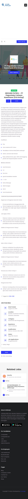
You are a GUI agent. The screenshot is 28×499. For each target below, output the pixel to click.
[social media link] (14, 494)
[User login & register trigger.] (4, 42)
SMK (13, 296)
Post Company (5, 457)
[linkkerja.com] (6, 5)
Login (16, 101)
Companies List (5, 436)
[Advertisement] (14, 23)
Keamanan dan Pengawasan (16, 320)
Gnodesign (23, 491)
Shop (2, 479)
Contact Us (4, 475)
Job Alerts (4, 441)
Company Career (6, 472)
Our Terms (4, 477)
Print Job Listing (7, 356)
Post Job (3, 459)
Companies (4, 434)
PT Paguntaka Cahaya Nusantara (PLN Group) (14, 67)
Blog (2, 470)
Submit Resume (5, 443)
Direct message (14, 72)
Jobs (2, 439)
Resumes (3, 461)
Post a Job (21, 41)
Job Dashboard (5, 452)
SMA (10, 296)
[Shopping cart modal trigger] (2, 42)
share (6, 352)
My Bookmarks (5, 454)
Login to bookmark (8, 101)
